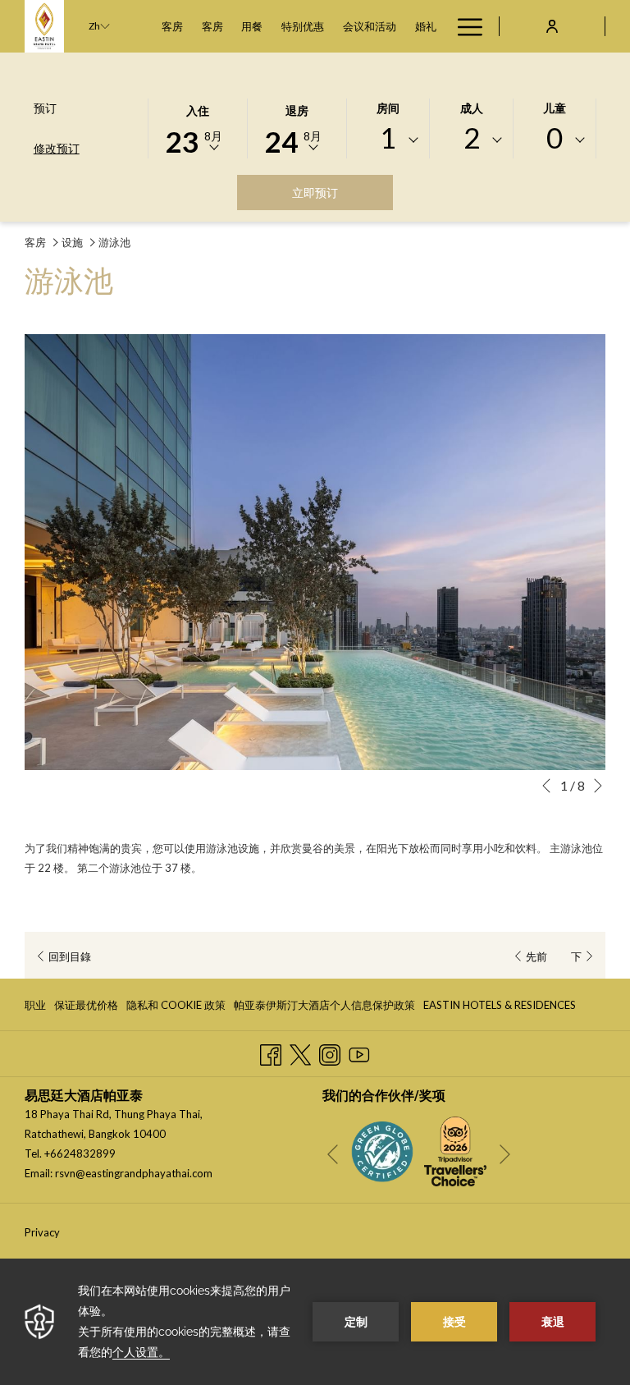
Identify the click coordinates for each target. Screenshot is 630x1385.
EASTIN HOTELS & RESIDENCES (499, 1008)
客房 (35, 242)
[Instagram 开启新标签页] (329, 1052)
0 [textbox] (554, 137)
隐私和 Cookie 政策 (176, 1008)
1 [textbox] (388, 137)
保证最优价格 (86, 1008)
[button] (197, 127)
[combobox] (388, 140)
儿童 (554, 108)
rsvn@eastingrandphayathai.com (133, 1173)
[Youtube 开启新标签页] (359, 1052)
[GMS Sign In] (552, 26)
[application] (315, 1322)
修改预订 (57, 148)
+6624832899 (80, 1153)
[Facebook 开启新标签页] (270, 1052)
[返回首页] (44, 26)
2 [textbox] (471, 137)
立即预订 (342, 192)
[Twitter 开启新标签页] (300, 1052)
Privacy (42, 1232)
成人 (471, 108)
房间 (388, 108)
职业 (35, 1008)
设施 (72, 242)
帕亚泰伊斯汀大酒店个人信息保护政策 (324, 1004)
